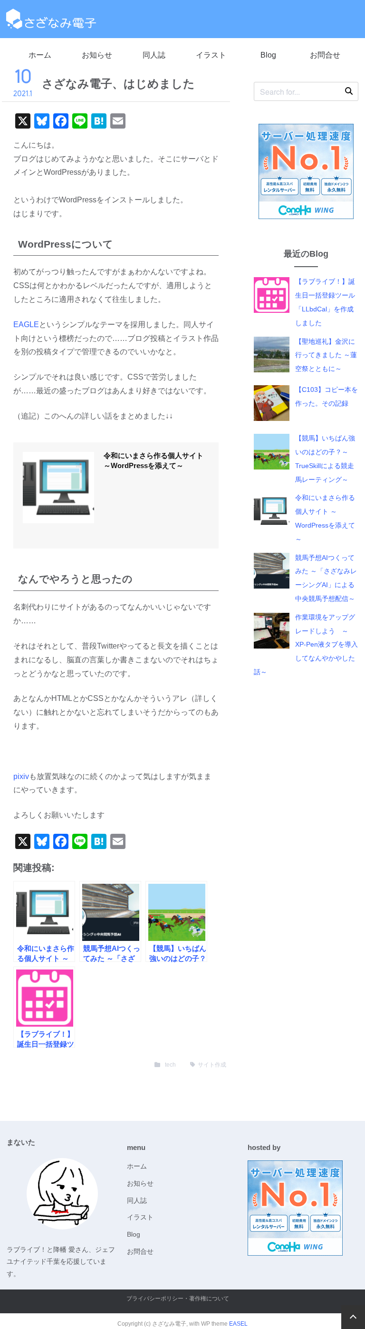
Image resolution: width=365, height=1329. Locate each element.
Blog (268, 55)
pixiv (21, 776)
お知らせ (97, 55)
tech (170, 1064)
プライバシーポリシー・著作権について (177, 1298)
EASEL (238, 1323)
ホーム (40, 55)
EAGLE (26, 324)
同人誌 (154, 55)
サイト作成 (212, 1064)
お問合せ (325, 55)
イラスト (211, 55)
